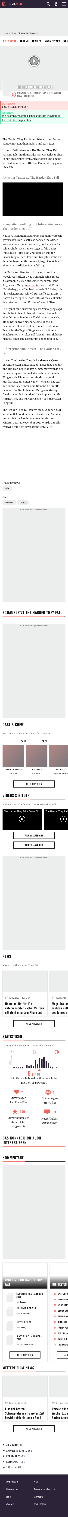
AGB (36, 1481)
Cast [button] (23, 741)
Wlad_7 (23, 1327)
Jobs (8, 1496)
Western (9, 502)
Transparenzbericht (44, 1489)
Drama (23, 502)
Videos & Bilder (16, 795)
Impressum (12, 1481)
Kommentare (52, 41)
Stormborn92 (26, 1313)
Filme (13, 33)
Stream (24, 41)
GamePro (11, 1504)
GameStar (39, 1496)
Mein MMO (40, 1504)
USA (7, 488)
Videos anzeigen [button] (34, 835)
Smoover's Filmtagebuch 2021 (29, 1295)
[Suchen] (48, 4)
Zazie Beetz (31, 285)
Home (5, 33)
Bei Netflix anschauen (15, 106)
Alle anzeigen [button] (34, 784)
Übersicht (9, 41)
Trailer (37, 41)
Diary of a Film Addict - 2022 (29, 1338)
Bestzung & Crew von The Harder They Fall (27, 733)
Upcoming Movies (26, 1308)
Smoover (23, 1302)
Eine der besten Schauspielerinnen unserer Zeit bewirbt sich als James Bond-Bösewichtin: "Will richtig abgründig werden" (24, 1413)
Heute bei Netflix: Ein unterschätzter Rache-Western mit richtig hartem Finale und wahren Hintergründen (24, 1007)
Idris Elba (49, 143)
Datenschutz (13, 1489)
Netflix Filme (24, 1322)
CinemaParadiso (26, 1344)
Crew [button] (45, 741)
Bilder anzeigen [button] (34, 845)
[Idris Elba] (36, 756)
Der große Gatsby (46, 390)
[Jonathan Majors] (13, 756)
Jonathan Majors (27, 143)
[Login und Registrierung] (56, 4)
